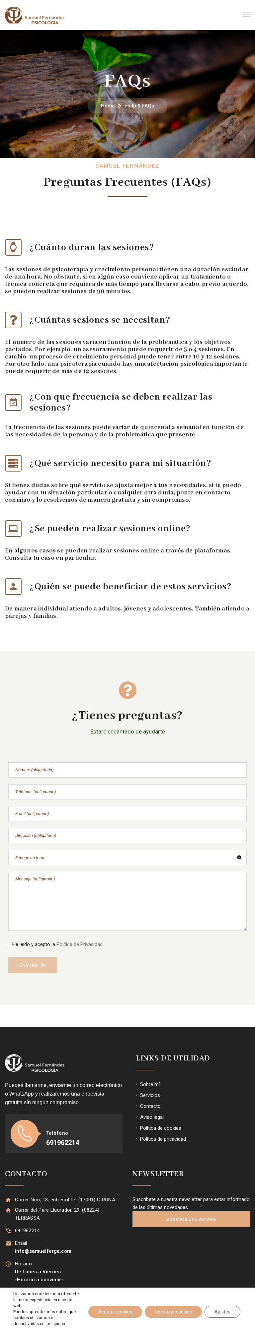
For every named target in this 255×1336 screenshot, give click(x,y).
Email (21, 1243)
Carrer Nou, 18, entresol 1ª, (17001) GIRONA (65, 1200)
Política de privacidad (163, 1139)
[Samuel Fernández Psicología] (34, 15)
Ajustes (222, 1311)
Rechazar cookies (173, 1311)
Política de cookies (160, 1128)
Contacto (150, 1106)
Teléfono (57, 1133)
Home (108, 106)
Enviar (28, 965)
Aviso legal (152, 1117)
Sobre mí (150, 1084)
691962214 (27, 1231)
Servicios (150, 1095)
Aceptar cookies (115, 1311)
